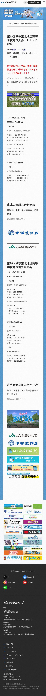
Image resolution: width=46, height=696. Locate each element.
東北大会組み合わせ (29, 23)
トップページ (13, 23)
